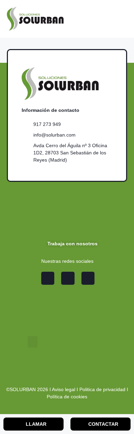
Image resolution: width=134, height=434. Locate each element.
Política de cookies (67, 396)
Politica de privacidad (102, 389)
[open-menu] (123, 18)
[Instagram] (47, 278)
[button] (32, 342)
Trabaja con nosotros (72, 243)
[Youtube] (87, 278)
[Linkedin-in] (67, 278)
